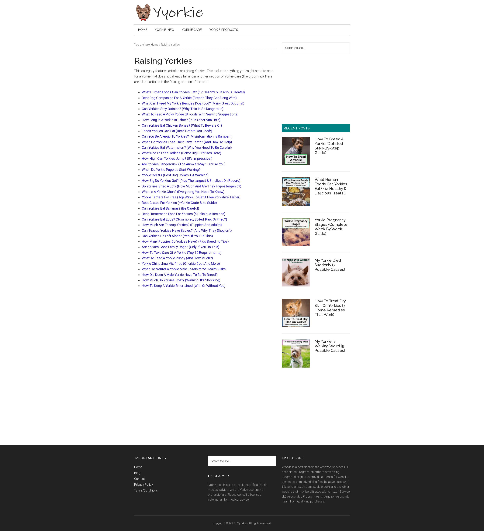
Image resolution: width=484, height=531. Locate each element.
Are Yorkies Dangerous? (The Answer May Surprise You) (184, 164)
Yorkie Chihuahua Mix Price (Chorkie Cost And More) (181, 264)
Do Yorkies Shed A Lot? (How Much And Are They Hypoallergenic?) (191, 186)
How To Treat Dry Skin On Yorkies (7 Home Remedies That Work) (330, 308)
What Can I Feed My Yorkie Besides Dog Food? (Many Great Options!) (193, 103)
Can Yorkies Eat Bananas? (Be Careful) (170, 208)
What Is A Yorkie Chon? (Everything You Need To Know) (183, 192)
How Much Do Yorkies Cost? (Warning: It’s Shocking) (181, 280)
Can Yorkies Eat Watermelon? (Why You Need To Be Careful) (187, 147)
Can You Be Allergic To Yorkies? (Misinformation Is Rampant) (187, 136)
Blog (137, 473)
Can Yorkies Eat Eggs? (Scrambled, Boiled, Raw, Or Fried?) (184, 219)
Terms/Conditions (146, 490)
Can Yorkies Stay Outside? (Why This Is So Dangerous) (182, 109)
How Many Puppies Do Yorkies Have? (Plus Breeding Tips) (185, 241)
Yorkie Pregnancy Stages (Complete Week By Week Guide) (331, 227)
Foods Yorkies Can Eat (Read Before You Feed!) (177, 131)
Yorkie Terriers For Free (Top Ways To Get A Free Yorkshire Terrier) (191, 197)
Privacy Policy (143, 484)
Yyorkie (170, 12)
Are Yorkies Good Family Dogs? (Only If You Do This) (180, 247)
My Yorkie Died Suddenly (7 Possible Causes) (330, 265)
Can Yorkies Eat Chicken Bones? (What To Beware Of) (182, 125)
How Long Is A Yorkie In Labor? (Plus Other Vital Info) (181, 120)
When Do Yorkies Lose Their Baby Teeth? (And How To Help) (187, 142)
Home (138, 467)
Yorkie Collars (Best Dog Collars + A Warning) (175, 175)
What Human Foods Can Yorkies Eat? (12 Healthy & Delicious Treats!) (193, 92)
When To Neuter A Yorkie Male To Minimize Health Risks (184, 269)
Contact (139, 479)
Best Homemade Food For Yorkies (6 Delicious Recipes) (183, 214)
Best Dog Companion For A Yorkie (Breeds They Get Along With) (189, 98)
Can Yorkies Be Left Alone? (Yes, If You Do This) (177, 236)
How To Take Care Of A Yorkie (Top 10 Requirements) (182, 253)
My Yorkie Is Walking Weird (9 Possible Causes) (330, 346)
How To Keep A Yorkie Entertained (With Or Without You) (184, 286)
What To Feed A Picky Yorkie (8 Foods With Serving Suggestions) (190, 114)
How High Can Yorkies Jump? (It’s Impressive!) (177, 158)
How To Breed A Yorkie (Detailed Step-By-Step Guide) (329, 146)
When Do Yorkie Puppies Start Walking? (171, 170)
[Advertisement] (281, 9)
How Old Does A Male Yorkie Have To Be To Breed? (179, 275)
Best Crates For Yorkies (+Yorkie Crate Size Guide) (179, 203)
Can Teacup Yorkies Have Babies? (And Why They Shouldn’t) (187, 230)
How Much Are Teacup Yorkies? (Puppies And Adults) (182, 225)
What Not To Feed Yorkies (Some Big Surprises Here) (181, 153)
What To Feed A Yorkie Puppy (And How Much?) (177, 258)
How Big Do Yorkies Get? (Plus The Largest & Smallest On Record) (191, 181)
